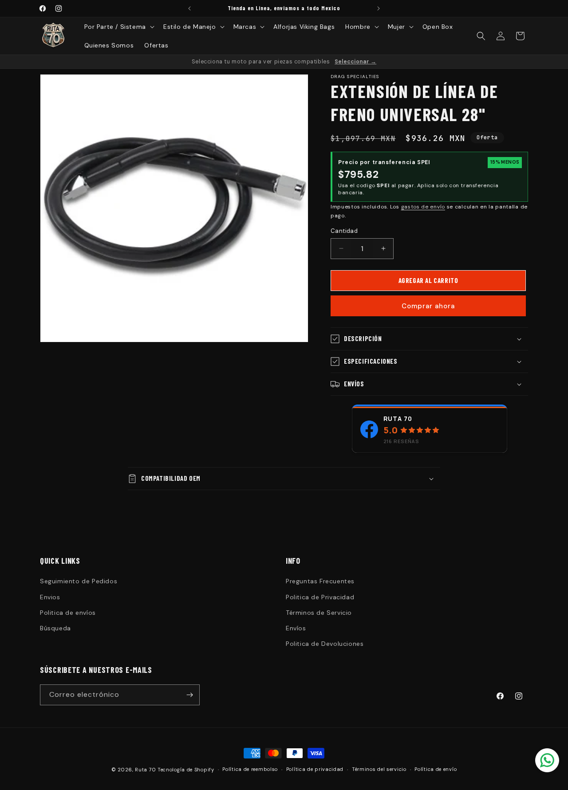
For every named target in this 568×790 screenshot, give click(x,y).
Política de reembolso (250, 769)
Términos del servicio (379, 769)
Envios (50, 597)
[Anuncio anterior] (189, 8)
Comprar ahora (428, 306)
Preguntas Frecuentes (320, 581)
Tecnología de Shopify (186, 769)
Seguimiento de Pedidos (78, 581)
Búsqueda (55, 628)
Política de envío (435, 769)
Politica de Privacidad (320, 597)
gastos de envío (423, 206)
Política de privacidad (314, 769)
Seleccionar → (355, 61)
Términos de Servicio (319, 613)
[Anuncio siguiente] (378, 8)
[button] (118, 26)
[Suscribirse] (189, 694)
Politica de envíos (68, 613)
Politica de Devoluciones (324, 644)
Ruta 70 (397, 418)
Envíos (296, 628)
